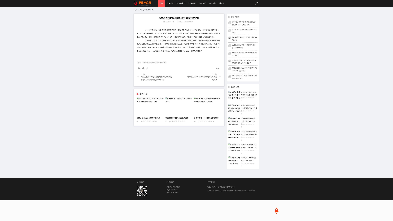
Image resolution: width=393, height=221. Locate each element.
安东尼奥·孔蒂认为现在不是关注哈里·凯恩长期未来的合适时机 (244, 61)
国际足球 (202, 3)
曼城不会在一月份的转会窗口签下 (206, 118)
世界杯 (221, 3)
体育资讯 (170, 3)
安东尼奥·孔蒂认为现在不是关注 (148, 118)
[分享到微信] (138, 68)
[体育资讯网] (142, 3)
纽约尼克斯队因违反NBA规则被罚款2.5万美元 (244, 54)
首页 (161, 3)
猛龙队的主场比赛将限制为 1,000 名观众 (244, 31)
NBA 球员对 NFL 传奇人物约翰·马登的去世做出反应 (244, 77)
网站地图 (252, 190)
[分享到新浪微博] (146, 68)
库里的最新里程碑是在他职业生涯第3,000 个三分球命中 (244, 69)
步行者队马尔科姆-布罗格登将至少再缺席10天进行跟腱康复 (244, 23)
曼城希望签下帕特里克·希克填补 (177, 118)
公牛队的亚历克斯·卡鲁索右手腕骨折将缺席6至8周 (244, 46)
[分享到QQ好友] (142, 68)
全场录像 (212, 3)
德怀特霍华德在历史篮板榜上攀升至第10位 (244, 38)
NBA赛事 (180, 3)
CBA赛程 (192, 3)
